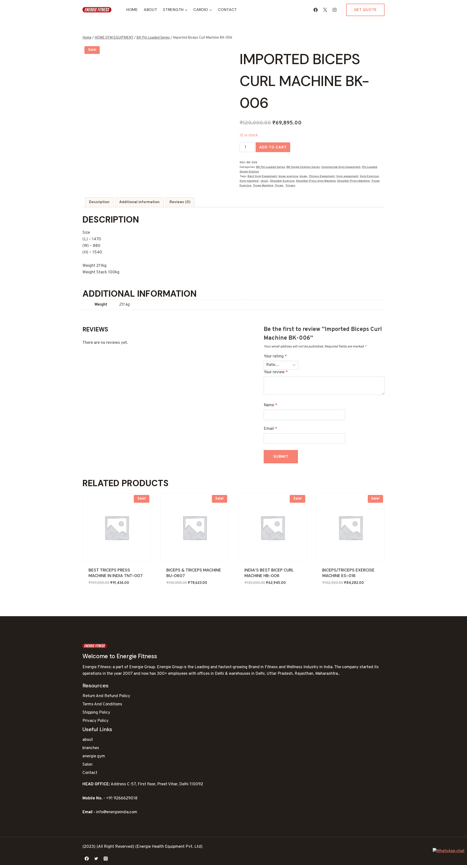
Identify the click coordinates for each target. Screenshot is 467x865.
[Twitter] (96, 858)
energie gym (93, 756)
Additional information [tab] (139, 202)
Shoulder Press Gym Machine (316, 181)
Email (270, 429)
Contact (227, 9)
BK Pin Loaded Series (270, 167)
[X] (325, 10)
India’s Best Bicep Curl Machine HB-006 (269, 572)
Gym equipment (347, 176)
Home (132, 9)
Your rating (275, 356)
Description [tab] (99, 202)
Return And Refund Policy (106, 696)
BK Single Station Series (303, 167)
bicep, (304, 176)
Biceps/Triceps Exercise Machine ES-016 (348, 572)
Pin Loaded (369, 167)
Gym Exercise (369, 176)
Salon (87, 764)
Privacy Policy (95, 721)
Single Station (249, 172)
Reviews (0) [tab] (180, 202)
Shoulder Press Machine (353, 181)
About (150, 9)
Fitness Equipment (322, 176)
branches (90, 748)
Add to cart (273, 147)
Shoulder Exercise (282, 181)
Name (270, 405)
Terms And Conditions (102, 704)
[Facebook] (316, 10)
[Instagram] (335, 10)
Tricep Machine (263, 186)
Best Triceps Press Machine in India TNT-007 (116, 572)
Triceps (290, 186)
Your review (276, 372)
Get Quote (365, 9)
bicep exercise (288, 176)
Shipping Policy (96, 712)
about (87, 740)
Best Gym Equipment (262, 176)
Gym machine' (249, 181)
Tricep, (279, 186)
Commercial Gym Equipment (340, 167)
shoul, (264, 181)
